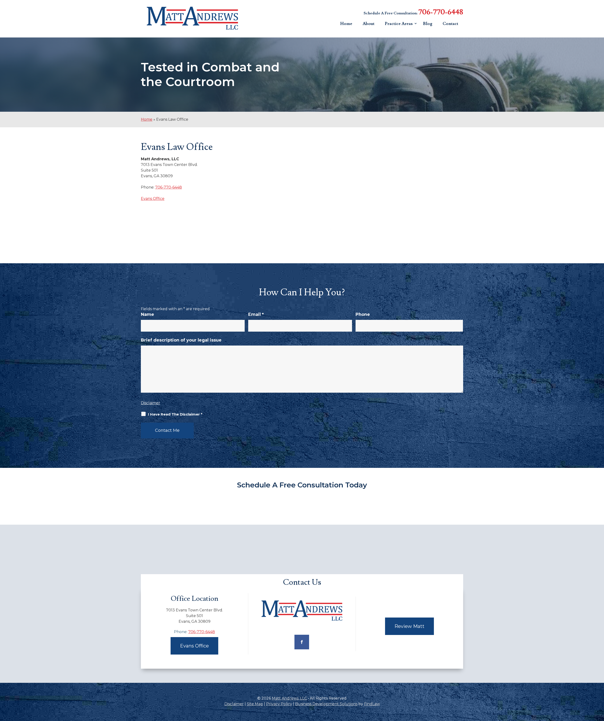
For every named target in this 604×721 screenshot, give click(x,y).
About (368, 23)
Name (147, 314)
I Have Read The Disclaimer (175, 414)
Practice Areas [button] (399, 23)
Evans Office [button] (194, 646)
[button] (599, 687)
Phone (363, 314)
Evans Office (152, 198)
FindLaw (372, 704)
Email (256, 314)
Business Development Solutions (326, 704)
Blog (427, 23)
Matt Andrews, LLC (289, 698)
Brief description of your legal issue (181, 340)
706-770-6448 (440, 12)
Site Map (255, 704)
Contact (450, 23)
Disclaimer (150, 403)
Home (346, 23)
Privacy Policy (279, 704)
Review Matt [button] (409, 626)
